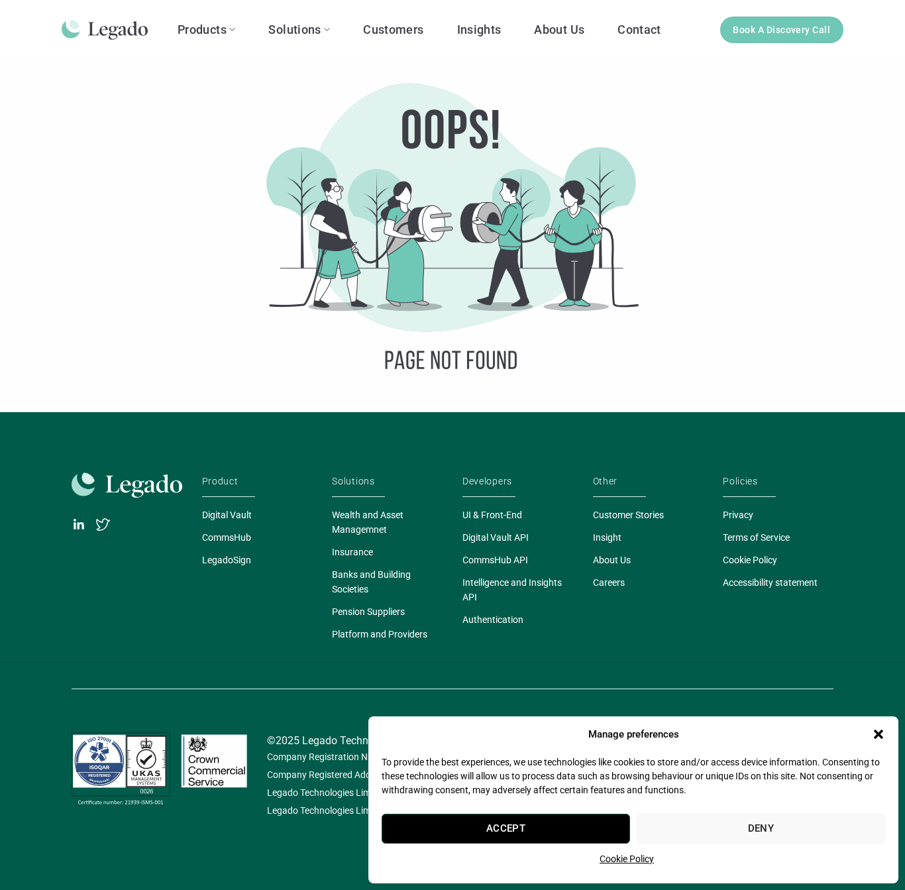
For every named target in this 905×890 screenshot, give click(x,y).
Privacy (738, 515)
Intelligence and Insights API (512, 589)
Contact (639, 29)
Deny (761, 828)
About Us (559, 29)
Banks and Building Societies (371, 581)
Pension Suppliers (368, 611)
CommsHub (226, 537)
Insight (607, 537)
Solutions (294, 29)
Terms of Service (756, 537)
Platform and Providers (379, 634)
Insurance (352, 552)
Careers (609, 582)
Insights (479, 29)
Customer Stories (628, 515)
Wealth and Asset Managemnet (367, 522)
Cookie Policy (627, 859)
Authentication (492, 619)
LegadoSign (226, 560)
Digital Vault (227, 515)
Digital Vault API (495, 537)
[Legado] (110, 30)
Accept (506, 828)
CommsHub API (495, 560)
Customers (393, 29)
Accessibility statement (770, 582)
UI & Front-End (492, 515)
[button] (878, 734)
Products (202, 29)
